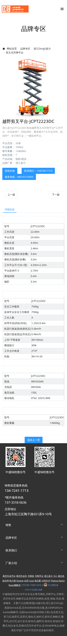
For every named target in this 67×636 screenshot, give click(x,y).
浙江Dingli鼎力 (42, 48)
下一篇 (55, 194)
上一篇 (11, 194)
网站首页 (12, 48)
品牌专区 (25, 48)
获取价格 (10, 170)
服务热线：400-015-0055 (19, 176)
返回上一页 (33, 440)
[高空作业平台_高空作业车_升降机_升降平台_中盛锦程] (15, 9)
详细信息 (10, 209)
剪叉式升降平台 (14, 52)
